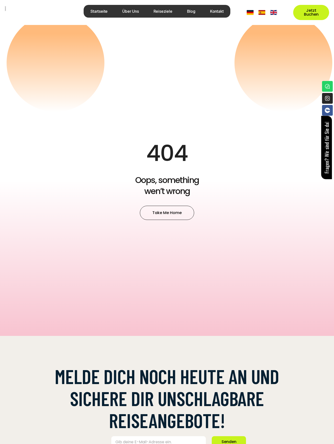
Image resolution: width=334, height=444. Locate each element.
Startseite (99, 11)
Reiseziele (163, 11)
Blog (191, 11)
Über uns (130, 11)
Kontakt (217, 11)
